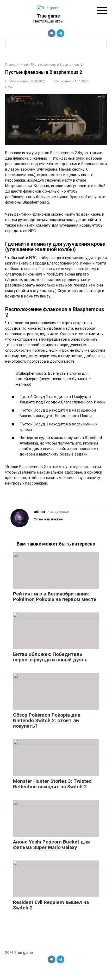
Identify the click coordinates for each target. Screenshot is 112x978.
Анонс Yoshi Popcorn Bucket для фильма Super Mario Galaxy (51, 844)
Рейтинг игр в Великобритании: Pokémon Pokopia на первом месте (54, 596)
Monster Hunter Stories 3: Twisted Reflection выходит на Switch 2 (52, 784)
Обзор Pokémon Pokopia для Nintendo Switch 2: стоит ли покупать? (46, 720)
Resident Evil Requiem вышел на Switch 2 (51, 905)
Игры (9, 87)
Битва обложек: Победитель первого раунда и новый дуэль (50, 657)
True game (48, 16)
